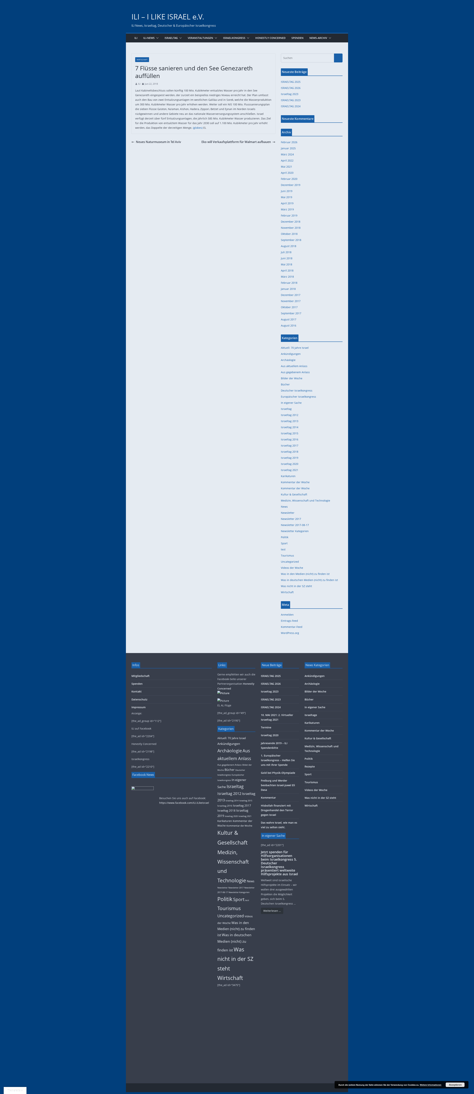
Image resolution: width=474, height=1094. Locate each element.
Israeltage (311, 715)
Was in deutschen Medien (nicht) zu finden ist (309, 580)
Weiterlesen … (272, 911)
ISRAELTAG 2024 (291, 106)
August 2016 (288, 325)
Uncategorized (290, 561)
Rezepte (310, 766)
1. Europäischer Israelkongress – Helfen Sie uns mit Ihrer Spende (278, 760)
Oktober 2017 (289, 307)
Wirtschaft (142, 59)
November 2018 (291, 227)
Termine (266, 727)
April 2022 (287, 160)
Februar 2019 (289, 215)
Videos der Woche (292, 568)
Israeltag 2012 (289, 415)
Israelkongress (234, 38)
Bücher (285, 384)
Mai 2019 (286, 197)
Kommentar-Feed (291, 627)
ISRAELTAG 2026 (291, 88)
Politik (284, 537)
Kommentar (268, 797)
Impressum (138, 707)
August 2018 (288, 246)
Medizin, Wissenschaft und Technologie (305, 500)
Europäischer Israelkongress (298, 396)
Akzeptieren (455, 1084)
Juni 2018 (286, 258)
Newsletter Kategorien (295, 531)
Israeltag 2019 (289, 457)
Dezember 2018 (290, 221)
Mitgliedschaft (140, 676)
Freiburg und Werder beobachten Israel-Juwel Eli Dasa (278, 785)
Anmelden (287, 614)
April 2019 (287, 203)
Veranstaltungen (200, 38)
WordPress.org (290, 633)
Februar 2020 (289, 179)
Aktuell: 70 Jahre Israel (295, 347)
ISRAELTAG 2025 (291, 82)
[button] (157, 38)
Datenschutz (139, 699)
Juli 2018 (286, 252)
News (284, 506)
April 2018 (287, 270)
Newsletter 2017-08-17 (295, 525)
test (283, 549)
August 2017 (288, 319)
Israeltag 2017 (289, 445)
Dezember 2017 (290, 295)
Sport (284, 543)
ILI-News (149, 38)
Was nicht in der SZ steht (296, 586)
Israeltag (171, 38)
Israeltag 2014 (289, 427)
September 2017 (291, 313)
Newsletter (287, 512)
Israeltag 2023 (289, 94)
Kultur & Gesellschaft (294, 494)
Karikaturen (288, 476)
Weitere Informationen (430, 1084)
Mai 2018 (286, 264)
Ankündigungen (291, 354)
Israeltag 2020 (289, 464)
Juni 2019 (286, 191)
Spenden (297, 38)
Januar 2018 (288, 289)
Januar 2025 (288, 148)
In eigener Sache (291, 402)
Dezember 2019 (290, 185)
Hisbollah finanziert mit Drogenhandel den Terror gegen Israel (277, 810)
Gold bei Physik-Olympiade (278, 773)
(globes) (198, 127)
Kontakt (136, 691)
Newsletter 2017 (291, 519)
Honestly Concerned (270, 38)
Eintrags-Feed (289, 620)
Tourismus (287, 555)
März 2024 (287, 154)
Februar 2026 (289, 142)
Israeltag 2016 (289, 439)
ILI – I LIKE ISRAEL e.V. (167, 16)
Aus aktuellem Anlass (294, 366)
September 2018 (291, 240)
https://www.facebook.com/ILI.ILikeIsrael (184, 803)
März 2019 (287, 209)
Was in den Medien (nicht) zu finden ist (305, 574)
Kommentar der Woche (295, 482)
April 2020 (287, 172)
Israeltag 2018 (289, 451)
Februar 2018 (289, 282)
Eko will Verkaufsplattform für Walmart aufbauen (236, 142)
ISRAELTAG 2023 (291, 100)
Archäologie (288, 360)
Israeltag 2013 (289, 421)
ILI (135, 38)
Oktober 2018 (289, 234)
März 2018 (287, 276)
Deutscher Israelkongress (296, 390)
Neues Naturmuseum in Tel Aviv (158, 142)
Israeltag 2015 (289, 433)
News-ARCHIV (318, 38)
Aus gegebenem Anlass (295, 372)
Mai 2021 (286, 166)
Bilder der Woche (291, 378)
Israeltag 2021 (289, 470)
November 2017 (291, 301)
